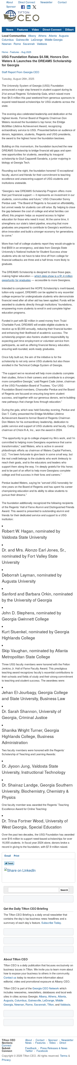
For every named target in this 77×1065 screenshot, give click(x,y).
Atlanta (53, 35)
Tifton (50, 1004)
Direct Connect (26, 2)
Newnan (6, 44)
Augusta (64, 35)
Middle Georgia (53, 39)
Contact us (10, 977)
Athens (42, 35)
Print (16, 855)
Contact (62, 2)
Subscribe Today (51, 923)
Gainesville (22, 39)
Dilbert (69, 30)
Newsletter (46, 2)
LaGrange (37, 39)
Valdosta (42, 44)
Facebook (42, 1051)
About (9, 2)
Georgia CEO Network (45, 988)
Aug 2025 (26, 52)
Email (7, 855)
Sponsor (11, 6)
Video (35, 30)
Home (5, 52)
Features (22, 30)
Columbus (8, 39)
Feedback (31, 1048)
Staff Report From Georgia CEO (20, 72)
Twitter (29, 1051)
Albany (32, 35)
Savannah (29, 44)
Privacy (6, 1060)
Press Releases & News (53, 1048)
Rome (17, 44)
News (9, 30)
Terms (64, 1055)
